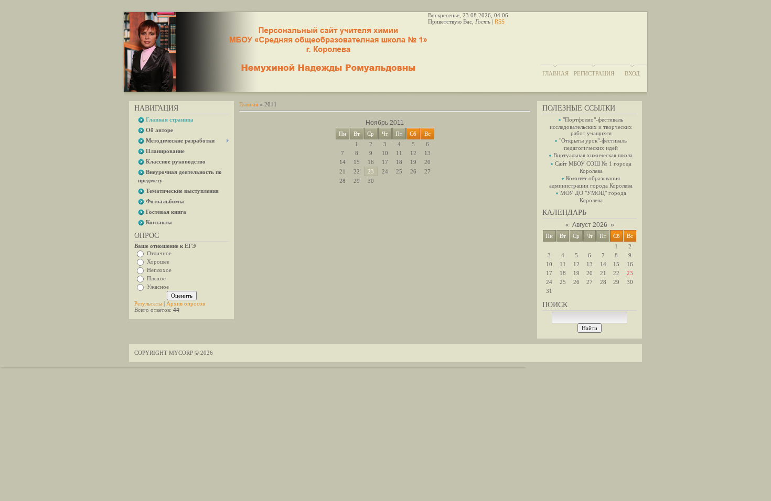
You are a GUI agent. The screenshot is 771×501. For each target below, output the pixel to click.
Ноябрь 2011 (385, 122)
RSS (500, 21)
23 (371, 171)
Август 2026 (589, 224)
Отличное (159, 253)
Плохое (156, 278)
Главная (555, 73)
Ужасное (158, 287)
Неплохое (159, 270)
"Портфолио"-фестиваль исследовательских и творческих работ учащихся (591, 126)
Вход (632, 73)
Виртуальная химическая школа (593, 155)
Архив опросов (185, 303)
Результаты (148, 303)
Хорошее (158, 261)
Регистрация (594, 73)
